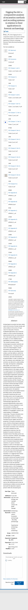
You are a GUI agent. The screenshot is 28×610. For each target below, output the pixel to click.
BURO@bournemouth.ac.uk (14, 310)
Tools (6, 31)
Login (3, 2)
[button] (19, 583)
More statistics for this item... (10, 579)
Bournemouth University (3, 6)
